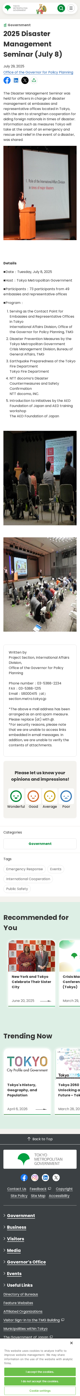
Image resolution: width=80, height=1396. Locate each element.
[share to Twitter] (25, 80)
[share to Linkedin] (16, 80)
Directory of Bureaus (20, 1294)
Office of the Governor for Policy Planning (38, 72)
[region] (40, 1367)
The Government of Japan (25, 1337)
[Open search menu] (61, 8)
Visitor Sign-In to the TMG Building (31, 1320)
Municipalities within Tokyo (25, 1328)
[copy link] (34, 80)
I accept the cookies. (40, 1371)
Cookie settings (40, 1390)
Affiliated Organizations (22, 1311)
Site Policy (19, 1195)
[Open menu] (71, 8)
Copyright (64, 1188)
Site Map (38, 1195)
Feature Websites (18, 1302)
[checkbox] (16, 799)
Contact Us (16, 1188)
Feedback (38, 1188)
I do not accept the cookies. (40, 1381)
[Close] (71, 1343)
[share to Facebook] (7, 80)
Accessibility (59, 1195)
